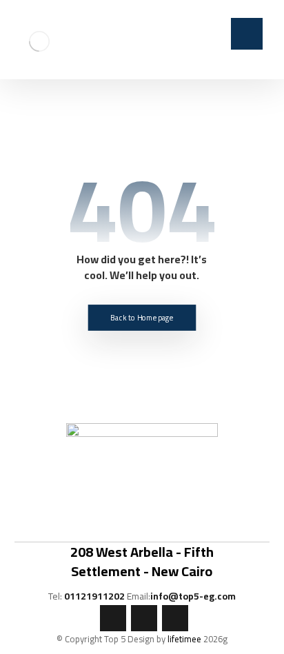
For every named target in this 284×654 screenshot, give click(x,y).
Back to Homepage (142, 317)
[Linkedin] (175, 618)
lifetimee (184, 639)
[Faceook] (113, 618)
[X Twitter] (144, 618)
